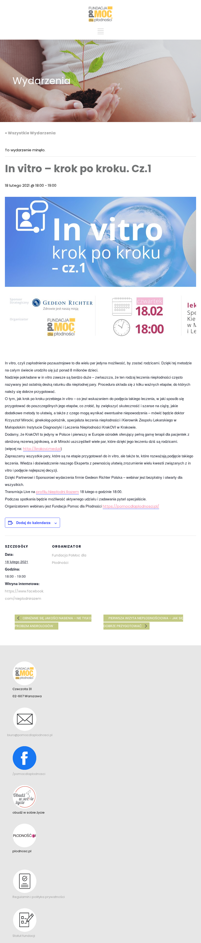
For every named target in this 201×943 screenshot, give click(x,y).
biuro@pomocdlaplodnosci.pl (29, 735)
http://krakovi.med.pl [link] (42, 448)
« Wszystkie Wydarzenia (30, 133)
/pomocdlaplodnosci (29, 774)
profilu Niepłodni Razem (57, 491)
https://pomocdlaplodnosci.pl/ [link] (131, 506)
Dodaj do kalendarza (33, 522)
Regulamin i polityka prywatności (39, 897)
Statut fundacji (24, 935)
